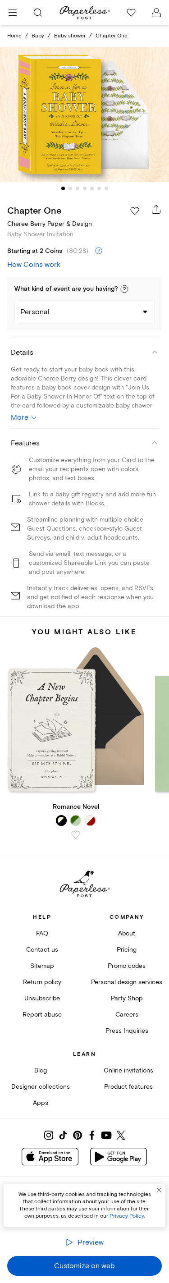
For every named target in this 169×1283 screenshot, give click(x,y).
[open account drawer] (156, 12)
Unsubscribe (42, 998)
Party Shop (127, 998)
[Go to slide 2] (70, 188)
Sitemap (42, 966)
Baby (38, 35)
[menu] (12, 12)
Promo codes (127, 966)
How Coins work (33, 264)
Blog (40, 1070)
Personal (35, 311)
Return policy (42, 982)
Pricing (127, 949)
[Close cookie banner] (159, 1190)
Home (14, 35)
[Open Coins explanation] (99, 251)
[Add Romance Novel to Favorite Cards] (75, 834)
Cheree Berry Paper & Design (49, 224)
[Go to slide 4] (85, 188)
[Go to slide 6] (99, 188)
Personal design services (126, 982)
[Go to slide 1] (63, 188)
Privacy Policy (127, 1216)
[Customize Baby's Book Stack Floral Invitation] (84, 114)
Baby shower (70, 35)
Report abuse (42, 1014)
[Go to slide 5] (92, 188)
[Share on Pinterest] (77, 1135)
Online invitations (128, 1070)
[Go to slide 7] (106, 188)
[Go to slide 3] (77, 188)
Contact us (42, 949)
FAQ (42, 933)
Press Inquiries (126, 1031)
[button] (124, 288)
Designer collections (40, 1087)
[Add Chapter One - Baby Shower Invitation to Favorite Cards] (134, 211)
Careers (126, 1014)
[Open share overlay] (156, 209)
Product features (128, 1087)
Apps (40, 1103)
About (126, 933)
